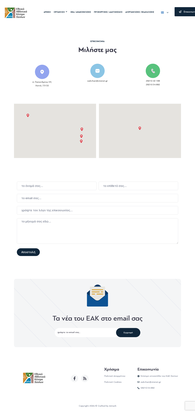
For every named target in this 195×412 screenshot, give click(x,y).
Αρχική (47, 12)
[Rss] (85, 378)
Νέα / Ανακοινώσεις (81, 12)
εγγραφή (128, 332)
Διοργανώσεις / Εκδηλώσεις (139, 12)
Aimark (112, 406)
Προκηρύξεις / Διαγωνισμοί (108, 12)
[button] (81, 141)
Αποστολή (28, 252)
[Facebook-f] (74, 378)
